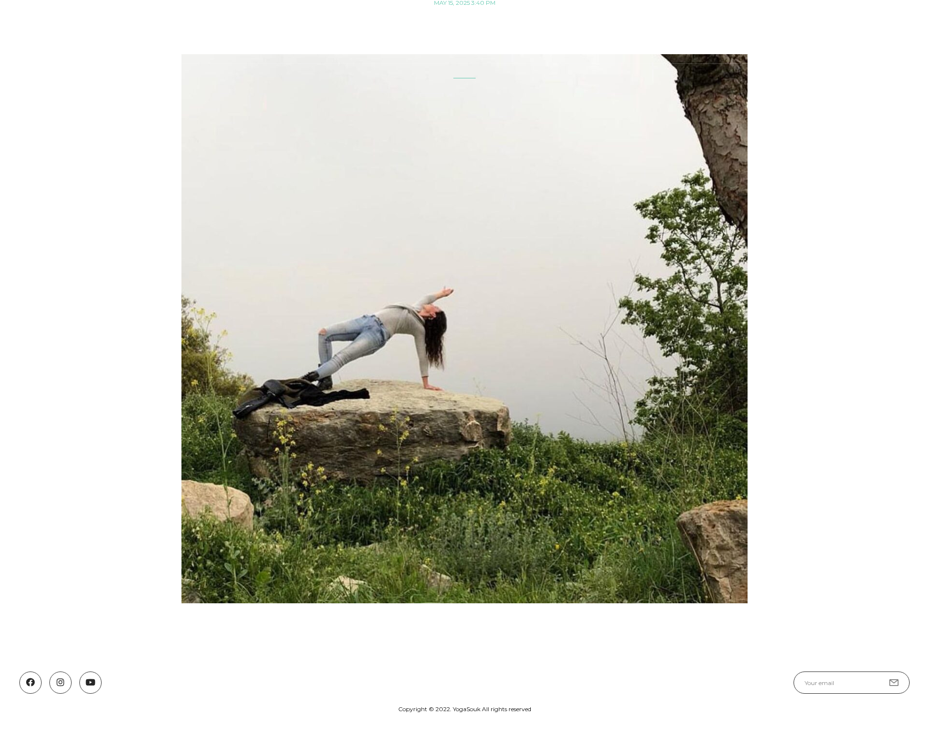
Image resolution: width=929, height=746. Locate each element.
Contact (894, 30)
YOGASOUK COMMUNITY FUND (809, 30)
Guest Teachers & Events (698, 30)
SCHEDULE (616, 30)
